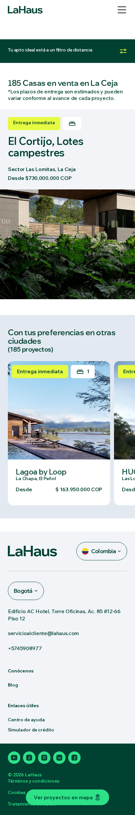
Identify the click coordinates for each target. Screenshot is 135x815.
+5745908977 (25, 648)
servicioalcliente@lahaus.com (43, 633)
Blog (13, 685)
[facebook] (74, 757)
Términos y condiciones (33, 781)
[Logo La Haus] (25, 10)
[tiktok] (29, 757)
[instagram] (44, 757)
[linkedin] (59, 757)
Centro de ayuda (26, 720)
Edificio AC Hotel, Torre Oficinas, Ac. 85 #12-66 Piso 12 (64, 615)
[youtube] (14, 757)
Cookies (17, 792)
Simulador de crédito (31, 730)
